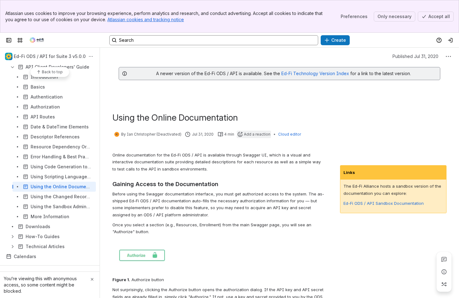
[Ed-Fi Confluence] (36, 40)
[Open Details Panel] (444, 272)
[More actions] (91, 56)
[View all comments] (444, 259)
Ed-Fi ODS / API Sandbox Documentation (383, 203)
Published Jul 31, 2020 (415, 56)
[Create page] (444, 284)
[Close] (92, 279)
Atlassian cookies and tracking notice (145, 19)
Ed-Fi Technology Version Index (315, 73)
